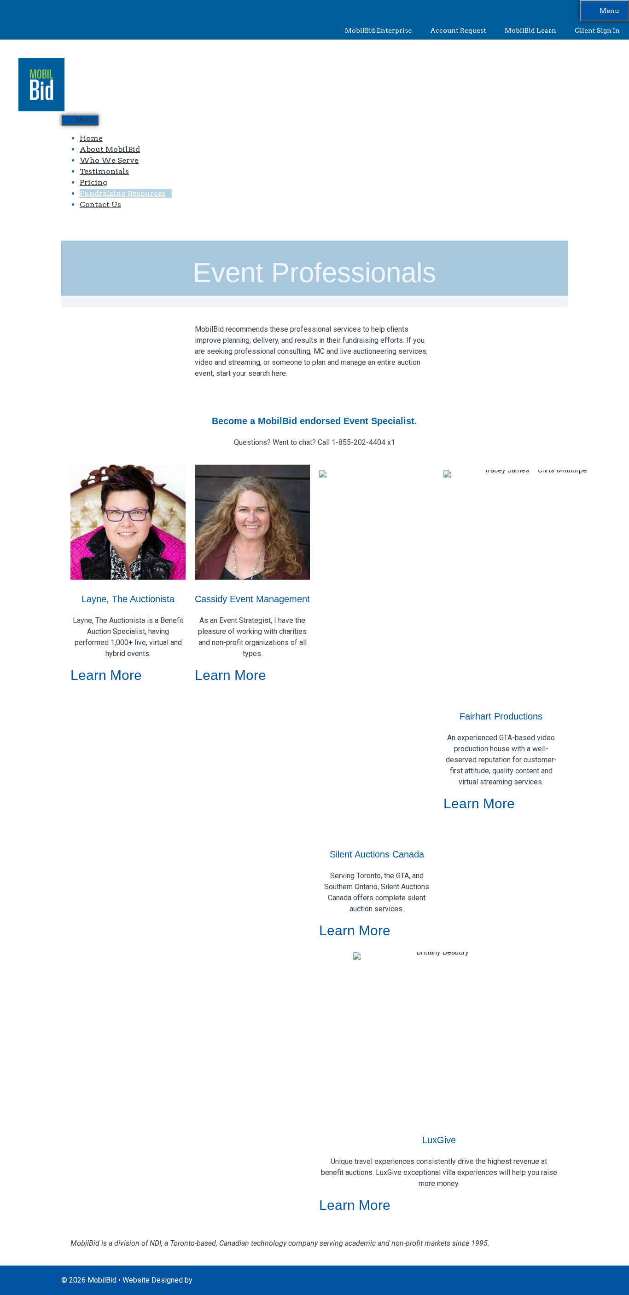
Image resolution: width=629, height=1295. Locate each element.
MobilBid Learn (530, 30)
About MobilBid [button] (110, 149)
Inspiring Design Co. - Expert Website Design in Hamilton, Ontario (299, 1280)
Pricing (93, 182)
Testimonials (104, 171)
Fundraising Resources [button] (123, 193)
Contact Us (100, 204)
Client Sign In (597, 30)
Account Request (458, 30)
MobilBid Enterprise (378, 30)
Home (91, 138)
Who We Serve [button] (109, 160)
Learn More (108, 675)
